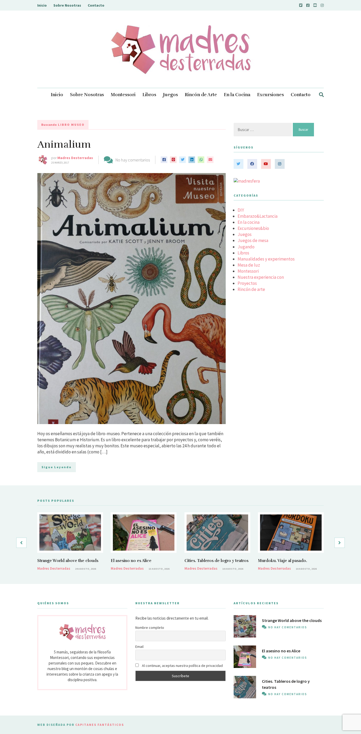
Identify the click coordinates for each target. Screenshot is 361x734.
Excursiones (270, 94)
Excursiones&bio (253, 228)
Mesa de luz (249, 265)
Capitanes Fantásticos (99, 725)
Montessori (123, 94)
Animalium (64, 144)
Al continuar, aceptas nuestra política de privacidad (182, 665)
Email (139, 646)
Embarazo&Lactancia (257, 216)
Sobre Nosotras (67, 5)
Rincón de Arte (201, 94)
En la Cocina (237, 94)
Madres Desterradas (75, 157)
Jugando (246, 247)
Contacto (96, 5)
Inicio (42, 5)
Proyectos (247, 283)
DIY (241, 210)
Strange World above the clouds (67, 560)
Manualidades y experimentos (266, 259)
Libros (149, 94)
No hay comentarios (132, 159)
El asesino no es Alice (131, 560)
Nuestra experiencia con (261, 277)
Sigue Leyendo (56, 467)
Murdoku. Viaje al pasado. (282, 560)
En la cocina (249, 222)
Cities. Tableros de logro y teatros (216, 560)
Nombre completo (149, 627)
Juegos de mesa (253, 240)
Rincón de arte (251, 289)
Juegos (170, 94)
